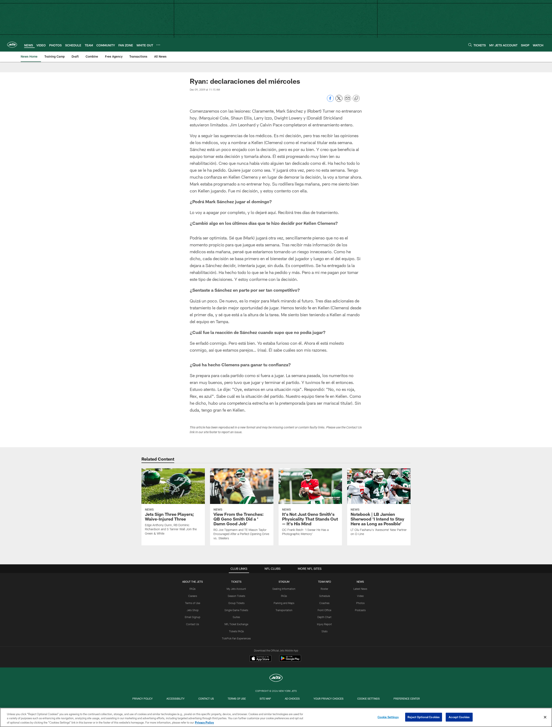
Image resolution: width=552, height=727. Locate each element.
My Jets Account (236, 588)
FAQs (193, 588)
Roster (324, 588)
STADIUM (284, 581)
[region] (276, 717)
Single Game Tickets (236, 610)
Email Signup (192, 616)
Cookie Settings (368, 698)
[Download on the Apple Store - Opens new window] (260, 658)
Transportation (284, 610)
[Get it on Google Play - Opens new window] (290, 660)
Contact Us (192, 624)
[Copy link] (356, 98)
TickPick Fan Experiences (236, 638)
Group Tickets (236, 602)
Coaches (324, 602)
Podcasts (360, 610)
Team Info (324, 581)
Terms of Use (192, 602)
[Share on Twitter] (339, 100)
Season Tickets (236, 595)
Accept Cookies (459, 717)
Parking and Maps (284, 602)
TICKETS (236, 581)
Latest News (360, 588)
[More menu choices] (158, 45)
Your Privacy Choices (328, 698)
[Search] (470, 45)
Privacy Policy (142, 698)
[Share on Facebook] (330, 100)
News (360, 581)
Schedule (324, 595)
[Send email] (347, 100)
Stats (324, 631)
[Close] (545, 717)
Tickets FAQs (236, 631)
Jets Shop (193, 610)
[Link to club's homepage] (12, 44)
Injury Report (324, 624)
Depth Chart (324, 616)
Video (360, 595)
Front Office (324, 610)
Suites (236, 616)
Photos (360, 602)
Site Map (265, 698)
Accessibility (175, 698)
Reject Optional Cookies (424, 717)
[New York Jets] (276, 678)
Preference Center (407, 698)
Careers (192, 595)
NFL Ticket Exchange (236, 624)
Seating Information (283, 588)
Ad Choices (292, 698)
